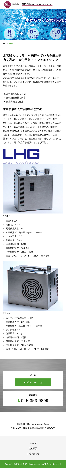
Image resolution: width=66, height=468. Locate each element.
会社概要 (33, 448)
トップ (33, 443)
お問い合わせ (33, 453)
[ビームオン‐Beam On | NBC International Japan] (28, 4)
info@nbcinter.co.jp (33, 382)
